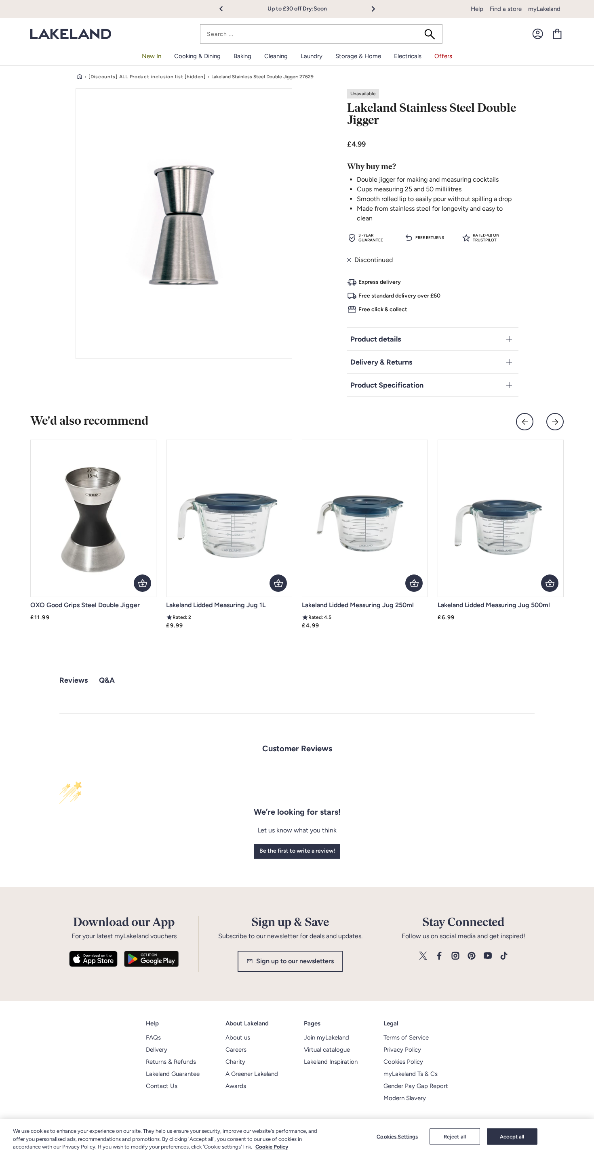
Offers (443, 56)
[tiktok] (504, 956)
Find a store (506, 9)
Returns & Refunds (171, 1061)
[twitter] (423, 956)
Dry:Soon (315, 8)
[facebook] (439, 956)
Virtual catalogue (327, 1049)
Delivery (156, 1049)
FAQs (153, 1037)
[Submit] (432, 34)
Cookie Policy (271, 1147)
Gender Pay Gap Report (415, 1086)
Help (477, 9)
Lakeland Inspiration (331, 1061)
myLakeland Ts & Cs (410, 1073)
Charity (235, 1061)
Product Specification (386, 385)
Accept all (512, 1136)
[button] (225, 9)
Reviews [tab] (73, 680)
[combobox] (321, 34)
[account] (537, 33)
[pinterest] (471, 956)
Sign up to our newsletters (295, 961)
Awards (235, 1086)
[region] (297, 1137)
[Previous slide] (524, 421)
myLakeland (544, 9)
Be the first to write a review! (297, 850)
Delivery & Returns (381, 362)
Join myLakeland (326, 1037)
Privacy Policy (402, 1049)
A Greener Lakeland (251, 1073)
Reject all (455, 1136)
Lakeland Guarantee (173, 1073)
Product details (375, 339)
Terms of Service (406, 1037)
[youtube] (488, 956)
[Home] (79, 76)
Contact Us (161, 1086)
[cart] (557, 33)
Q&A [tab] (107, 680)
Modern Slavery (404, 1098)
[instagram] (455, 956)
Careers (235, 1049)
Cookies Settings (397, 1136)
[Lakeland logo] (70, 34)
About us (237, 1037)
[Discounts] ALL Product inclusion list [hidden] (147, 77)
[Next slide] (555, 421)
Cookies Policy (403, 1061)
